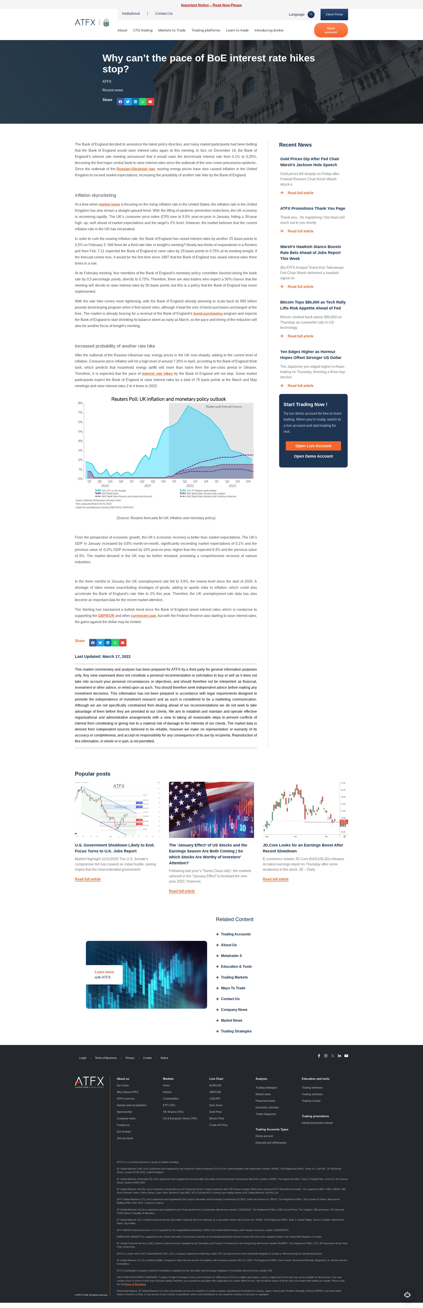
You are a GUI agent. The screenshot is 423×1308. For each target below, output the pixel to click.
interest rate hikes (157, 373)
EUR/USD (215, 1085)
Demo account (264, 1136)
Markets (168, 1078)
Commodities (171, 1098)
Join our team (125, 1138)
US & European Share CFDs (180, 1118)
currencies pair (143, 616)
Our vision (123, 1085)
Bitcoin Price (216, 1118)
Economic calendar (267, 1107)
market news (109, 204)
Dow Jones (216, 1105)
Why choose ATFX (127, 1092)
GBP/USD (215, 1092)
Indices (167, 1092)
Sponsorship (124, 1111)
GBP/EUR (106, 616)
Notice (164, 1058)
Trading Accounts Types (272, 1129)
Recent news (112, 90)
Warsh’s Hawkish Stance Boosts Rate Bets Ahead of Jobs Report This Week (310, 253)
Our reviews (124, 1131)
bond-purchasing (208, 313)
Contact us (123, 1125)
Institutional (131, 13)
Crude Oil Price (218, 1125)
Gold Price (215, 1111)
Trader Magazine (266, 1114)
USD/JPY (215, 1098)
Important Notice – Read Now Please (211, 5)
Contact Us (164, 13)
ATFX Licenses (126, 1098)
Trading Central (311, 1100)
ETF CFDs (169, 1105)
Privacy (130, 1058)
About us (123, 1078)
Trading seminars (312, 1094)
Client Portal (334, 14)
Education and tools (315, 1078)
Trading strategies (266, 1087)
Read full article (301, 193)
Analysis (261, 1078)
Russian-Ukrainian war (136, 169)
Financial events (265, 1100)
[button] (120, 101)
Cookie (147, 1058)
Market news (263, 1094)
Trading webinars (312, 1087)
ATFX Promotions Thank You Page (312, 208)
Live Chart (216, 1078)
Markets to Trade (172, 30)
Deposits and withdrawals (271, 1142)
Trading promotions (315, 1116)
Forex (166, 1085)
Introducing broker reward (317, 1122)
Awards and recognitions (132, 1105)
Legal (82, 1058)
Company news (126, 1118)
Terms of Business (106, 1058)
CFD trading (142, 30)
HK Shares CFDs (173, 1111)
